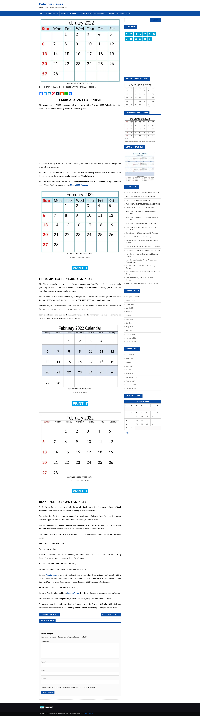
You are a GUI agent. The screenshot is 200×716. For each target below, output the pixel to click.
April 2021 (129, 312)
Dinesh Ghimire (88, 713)
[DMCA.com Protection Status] (46, 707)
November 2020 (131, 385)
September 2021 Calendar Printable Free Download (143, 250)
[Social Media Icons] (127, 34)
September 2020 (131, 377)
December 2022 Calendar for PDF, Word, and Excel (142, 193)
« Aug (126, 433)
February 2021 (130, 304)
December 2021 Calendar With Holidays (139, 237)
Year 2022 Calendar (68, 13)
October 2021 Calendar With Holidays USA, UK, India (143, 246)
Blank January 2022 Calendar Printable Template (142, 233)
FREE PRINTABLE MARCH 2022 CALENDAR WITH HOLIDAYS (111, 615)
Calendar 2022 (50, 13)
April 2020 (129, 359)
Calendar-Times (51, 4)
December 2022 (99, 13)
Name (43, 662)
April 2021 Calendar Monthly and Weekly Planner (142, 284)
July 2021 (129, 323)
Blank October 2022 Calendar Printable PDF (140, 200)
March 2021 (130, 308)
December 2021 (131, 342)
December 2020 (131, 388)
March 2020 (130, 355)
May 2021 (129, 315)
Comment (45, 641)
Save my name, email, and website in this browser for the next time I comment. (69, 687)
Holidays (112, 13)
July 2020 (129, 370)
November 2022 (85, 13)
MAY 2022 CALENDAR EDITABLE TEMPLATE (140, 208)
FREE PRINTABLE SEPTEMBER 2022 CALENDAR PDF (143, 204)
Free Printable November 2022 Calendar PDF (140, 196)
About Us (124, 13)
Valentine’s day (51, 574)
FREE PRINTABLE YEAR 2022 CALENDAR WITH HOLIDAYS (51, 615)
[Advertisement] (80, 137)
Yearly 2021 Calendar (133, 297)
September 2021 (131, 330)
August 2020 (130, 374)
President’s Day (73, 593)
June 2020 (129, 366)
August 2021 (130, 327)
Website (43, 679)
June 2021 (129, 319)
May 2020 (129, 362)
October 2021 (130, 334)
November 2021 (131, 338)
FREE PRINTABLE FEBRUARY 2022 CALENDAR (141, 223)
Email (43, 670)
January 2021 (130, 300)
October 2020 (130, 381)
